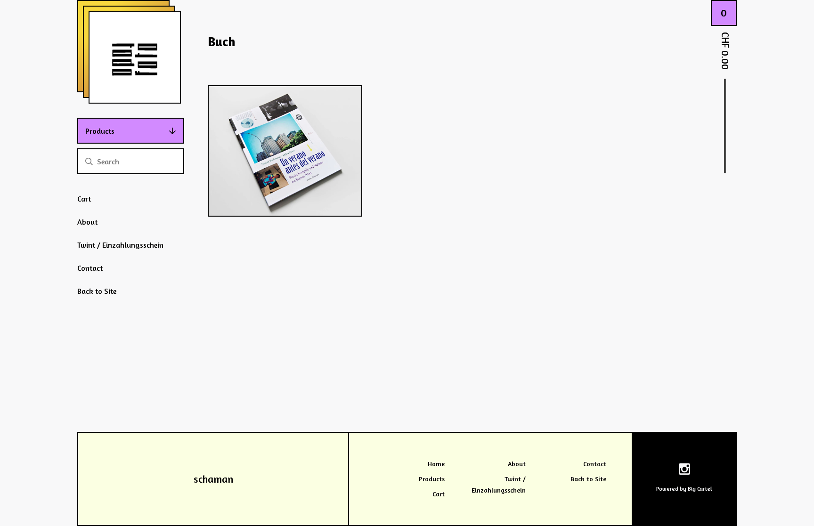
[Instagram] (684, 470)
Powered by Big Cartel (684, 488)
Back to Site (96, 291)
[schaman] (135, 57)
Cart (84, 198)
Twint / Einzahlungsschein (120, 245)
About (87, 222)
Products (99, 131)
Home (436, 464)
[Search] (89, 161)
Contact (90, 268)
